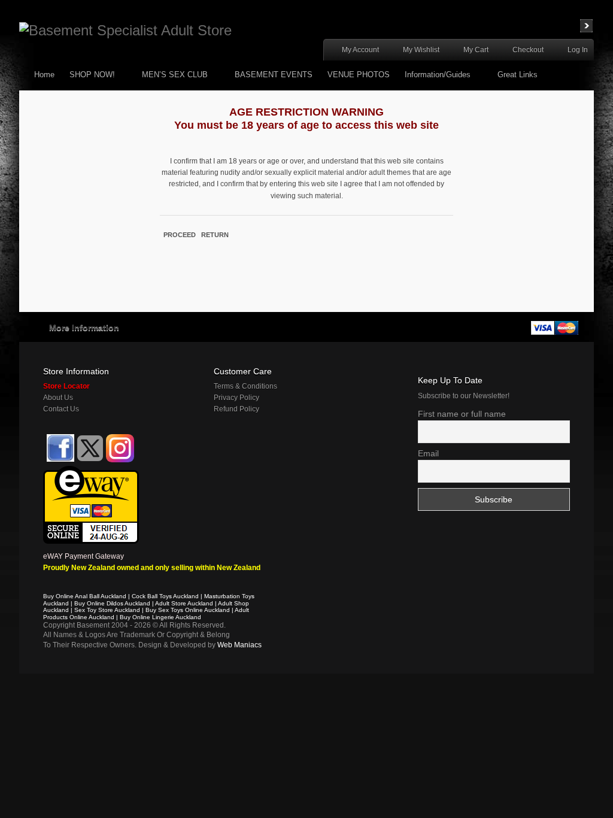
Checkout (528, 50)
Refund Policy (236, 409)
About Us (58, 397)
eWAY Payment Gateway (83, 556)
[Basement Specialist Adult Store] (125, 30)
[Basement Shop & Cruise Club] (59, 460)
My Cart (475, 50)
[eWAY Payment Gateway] (91, 471)
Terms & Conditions (245, 386)
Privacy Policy (236, 397)
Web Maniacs (239, 645)
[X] (90, 448)
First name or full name (462, 414)
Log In (578, 50)
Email (428, 453)
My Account (360, 50)
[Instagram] (120, 448)
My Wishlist (421, 50)
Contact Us (61, 409)
